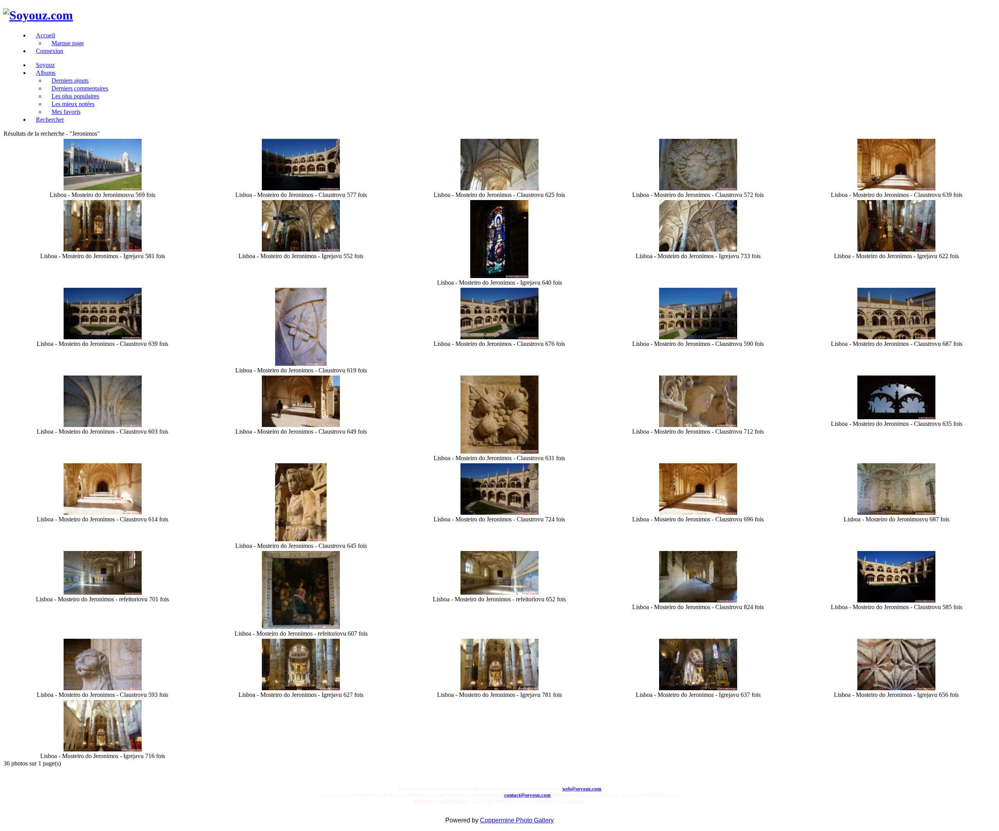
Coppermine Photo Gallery (517, 820)
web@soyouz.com (581, 789)
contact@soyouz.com (527, 795)
